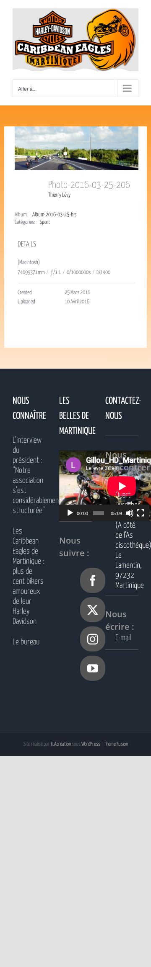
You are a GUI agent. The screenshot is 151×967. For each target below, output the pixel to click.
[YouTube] (92, 668)
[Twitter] (92, 609)
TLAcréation (60, 744)
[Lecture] (70, 513)
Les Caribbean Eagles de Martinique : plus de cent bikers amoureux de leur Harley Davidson (28, 576)
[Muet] (129, 513)
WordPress (90, 744)
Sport (45, 222)
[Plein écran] (140, 513)
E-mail (123, 638)
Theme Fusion (116, 744)
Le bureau (26, 642)
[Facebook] (92, 580)
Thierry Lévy (59, 195)
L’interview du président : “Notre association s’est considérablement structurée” (29, 475)
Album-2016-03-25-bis (54, 215)
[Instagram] (92, 639)
